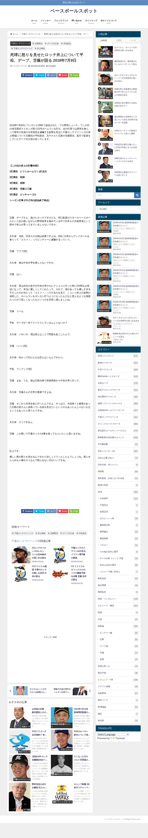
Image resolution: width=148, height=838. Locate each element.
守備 (118, 653)
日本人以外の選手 (118, 565)
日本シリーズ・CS (117, 451)
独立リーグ (117, 700)
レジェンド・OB (117, 680)
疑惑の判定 (117, 485)
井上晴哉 (41, 48)
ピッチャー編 (118, 633)
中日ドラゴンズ (117, 369)
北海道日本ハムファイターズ (117, 410)
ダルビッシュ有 (118, 518)
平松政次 (67, 43)
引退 (117, 619)
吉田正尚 (118, 512)
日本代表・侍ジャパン (117, 465)
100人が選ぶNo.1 (117, 458)
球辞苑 (117, 471)
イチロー (118, 545)
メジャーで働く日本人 (118, 572)
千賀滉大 (118, 505)
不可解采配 (117, 444)
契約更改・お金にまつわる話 (117, 478)
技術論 (117, 626)
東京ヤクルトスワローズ (117, 390)
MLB (117, 492)
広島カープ (117, 383)
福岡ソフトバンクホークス (117, 403)
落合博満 (117, 585)
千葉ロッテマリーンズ (20, 43)
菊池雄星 (118, 538)
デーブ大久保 (53, 43)
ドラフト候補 (117, 686)
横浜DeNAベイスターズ (117, 376)
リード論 (118, 646)
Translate (120, 738)
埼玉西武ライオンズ (117, 397)
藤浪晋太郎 (118, 525)
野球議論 (117, 707)
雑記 (117, 714)
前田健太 (118, 532)
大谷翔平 (118, 498)
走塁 (118, 659)
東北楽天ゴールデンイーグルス (117, 431)
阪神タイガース (117, 363)
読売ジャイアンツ (117, 356)
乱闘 (117, 612)
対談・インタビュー (117, 599)
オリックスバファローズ (117, 424)
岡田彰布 (117, 592)
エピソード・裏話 (117, 606)
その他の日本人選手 (118, 552)
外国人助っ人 (117, 666)
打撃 (118, 639)
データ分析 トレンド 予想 (118, 558)
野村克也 (117, 578)
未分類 (117, 720)
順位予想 (117, 673)
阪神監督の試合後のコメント (117, 437)
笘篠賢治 (38, 43)
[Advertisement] (50, 102)
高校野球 (117, 693)
